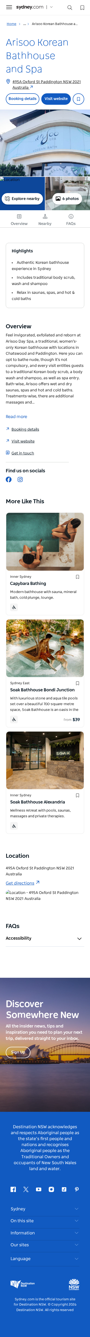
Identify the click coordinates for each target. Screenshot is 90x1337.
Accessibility (18, 938)
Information (23, 1233)
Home (11, 24)
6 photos (70, 199)
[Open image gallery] (45, 143)
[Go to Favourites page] (81, 7)
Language (20, 1259)
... (25, 24)
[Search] (70, 9)
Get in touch (23, 453)
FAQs (71, 224)
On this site (22, 1221)
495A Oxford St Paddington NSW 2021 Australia (46, 85)
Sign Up (18, 1052)
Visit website (56, 99)
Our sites (20, 1245)
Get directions (20, 883)
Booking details (22, 99)
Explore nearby (26, 199)
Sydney (18, 1209)
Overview (19, 224)
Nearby (45, 224)
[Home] (29, 7)
